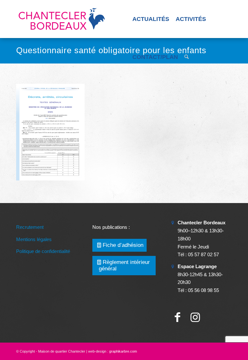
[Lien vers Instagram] (195, 317)
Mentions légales (34, 239)
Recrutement (30, 227)
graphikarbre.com (123, 351)
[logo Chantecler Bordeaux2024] (62, 19)
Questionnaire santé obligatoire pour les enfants (111, 50)
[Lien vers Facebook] (177, 317)
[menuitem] (150, 19)
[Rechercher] (186, 57)
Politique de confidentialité (43, 251)
